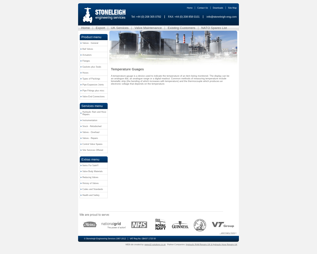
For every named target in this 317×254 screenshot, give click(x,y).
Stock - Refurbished (91, 126)
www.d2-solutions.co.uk (155, 244)
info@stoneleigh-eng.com (222, 16)
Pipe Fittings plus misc (93, 90)
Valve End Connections (93, 96)
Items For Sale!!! (90, 165)
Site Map (232, 8)
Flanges (86, 61)
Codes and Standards (92, 189)
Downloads (218, 8)
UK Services (120, 28)
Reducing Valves (90, 177)
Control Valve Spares (92, 144)
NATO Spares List (214, 28)
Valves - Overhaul (90, 132)
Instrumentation (89, 120)
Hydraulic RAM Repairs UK (198, 244)
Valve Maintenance (148, 28)
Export (100, 28)
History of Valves (90, 183)
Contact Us (202, 8)
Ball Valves (87, 49)
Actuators (87, 55)
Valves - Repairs (90, 138)
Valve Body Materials (92, 171)
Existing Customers (181, 28)
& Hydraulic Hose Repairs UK (224, 244)
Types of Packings (91, 78)
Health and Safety (91, 195)
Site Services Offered (92, 150)
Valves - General (90, 43)
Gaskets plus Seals (91, 67)
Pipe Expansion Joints (93, 84)
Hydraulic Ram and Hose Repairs (94, 113)
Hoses (85, 73)
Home (190, 8)
